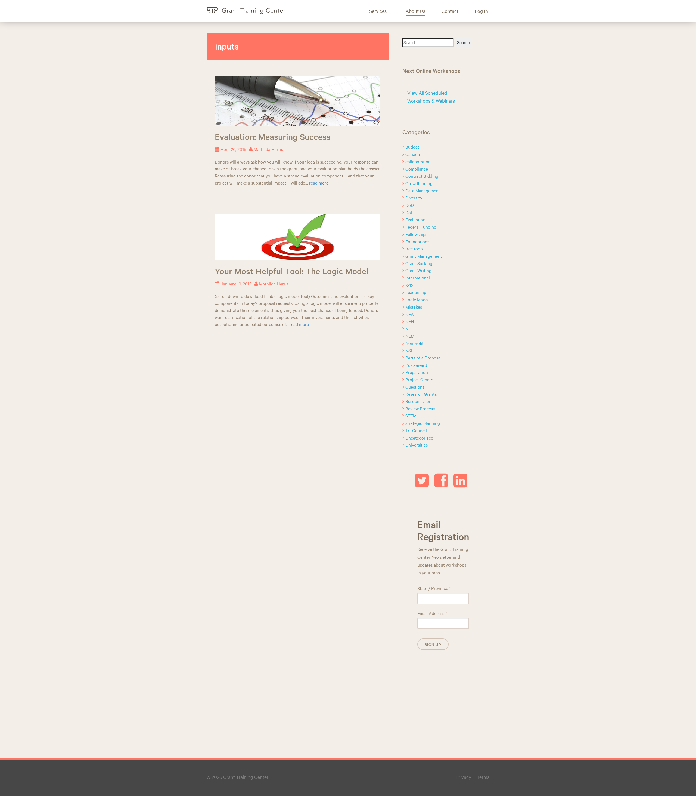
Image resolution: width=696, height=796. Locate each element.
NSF (409, 350)
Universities (416, 445)
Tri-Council (416, 430)
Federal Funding (420, 227)
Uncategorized (419, 438)
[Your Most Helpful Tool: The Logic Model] (297, 236)
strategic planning (422, 423)
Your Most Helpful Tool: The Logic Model (291, 271)
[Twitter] (422, 484)
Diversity (413, 198)
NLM (409, 336)
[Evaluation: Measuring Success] (297, 100)
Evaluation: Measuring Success (273, 136)
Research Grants (421, 394)
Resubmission (418, 401)
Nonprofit (414, 343)
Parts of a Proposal (423, 358)
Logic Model (417, 299)
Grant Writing (418, 270)
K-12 (409, 285)
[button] (382, 11)
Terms (483, 777)
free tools (414, 248)
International (417, 278)
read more (318, 183)
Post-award (416, 365)
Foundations (417, 241)
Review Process (420, 408)
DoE (409, 212)
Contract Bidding (421, 176)
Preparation (416, 372)
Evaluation (415, 219)
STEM (411, 416)
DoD (409, 205)
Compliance (416, 169)
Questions (414, 387)
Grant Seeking (418, 263)
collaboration (418, 161)
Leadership (415, 292)
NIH (409, 328)
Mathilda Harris (268, 149)
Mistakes (413, 307)
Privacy (463, 777)
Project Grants (419, 379)
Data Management (422, 190)
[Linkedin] (460, 484)
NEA (409, 314)
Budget (412, 147)
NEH (409, 321)
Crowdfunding (419, 183)
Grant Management (423, 256)
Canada (412, 154)
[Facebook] (441, 484)
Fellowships (416, 234)
